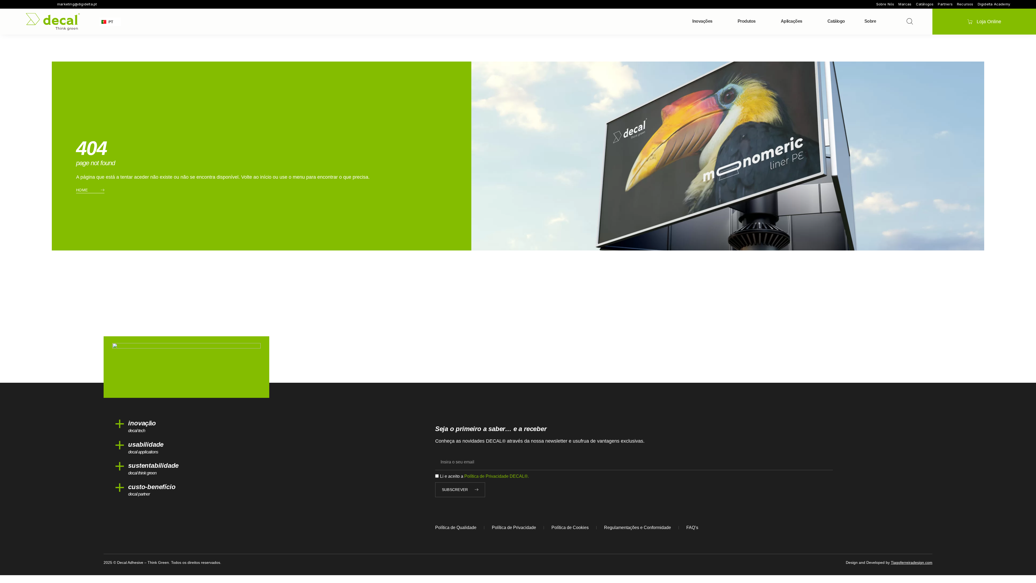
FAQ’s (692, 527)
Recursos (965, 4)
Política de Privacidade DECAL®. (496, 476)
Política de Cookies (570, 527)
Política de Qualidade (455, 527)
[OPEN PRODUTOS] (759, 21)
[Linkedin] (51, 4)
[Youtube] (43, 4)
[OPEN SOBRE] (879, 21)
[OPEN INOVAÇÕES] (716, 21)
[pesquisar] (909, 21)
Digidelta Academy (994, 4)
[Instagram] (35, 4)
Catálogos (925, 4)
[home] (53, 21)
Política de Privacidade (514, 527)
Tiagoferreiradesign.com (911, 562)
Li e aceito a (484, 476)
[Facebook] (28, 4)
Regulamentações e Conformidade (637, 527)
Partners (945, 4)
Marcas (904, 4)
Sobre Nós (885, 4)
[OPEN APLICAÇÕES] (806, 21)
